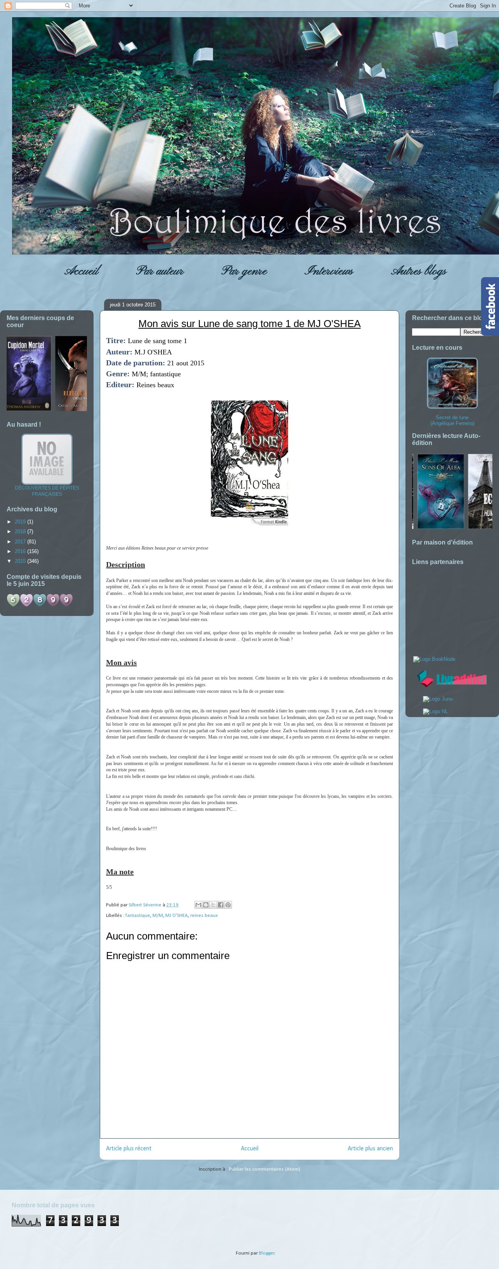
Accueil (81, 271)
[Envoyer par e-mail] (198, 905)
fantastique (138, 915)
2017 (21, 542)
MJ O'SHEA (176, 915)
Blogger (266, 1253)
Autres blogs (418, 271)
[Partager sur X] (213, 905)
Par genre (244, 271)
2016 (21, 551)
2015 (21, 561)
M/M (157, 915)
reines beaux (204, 915)
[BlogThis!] (206, 905)
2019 (21, 522)
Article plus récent (129, 1149)
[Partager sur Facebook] (221, 905)
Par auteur (160, 271)
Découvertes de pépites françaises (47, 491)
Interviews (328, 271)
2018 (21, 531)
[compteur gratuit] (40, 605)
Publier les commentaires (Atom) (264, 1169)
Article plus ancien (370, 1149)
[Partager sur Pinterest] (228, 905)
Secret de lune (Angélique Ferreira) (452, 420)
